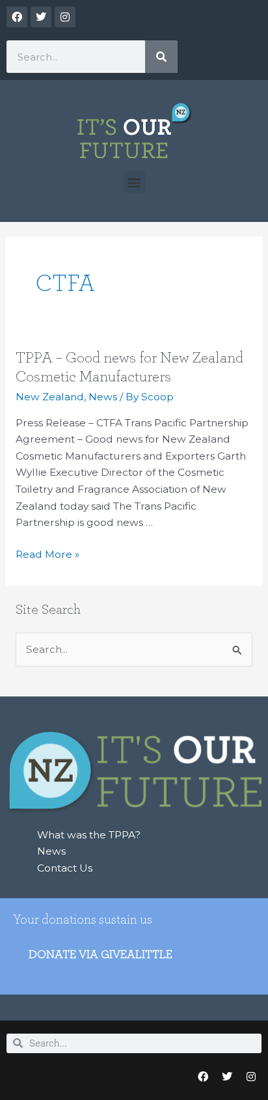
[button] (134, 182)
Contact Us (64, 868)
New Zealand (50, 397)
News (102, 397)
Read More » (47, 553)
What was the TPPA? (89, 835)
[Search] (161, 56)
